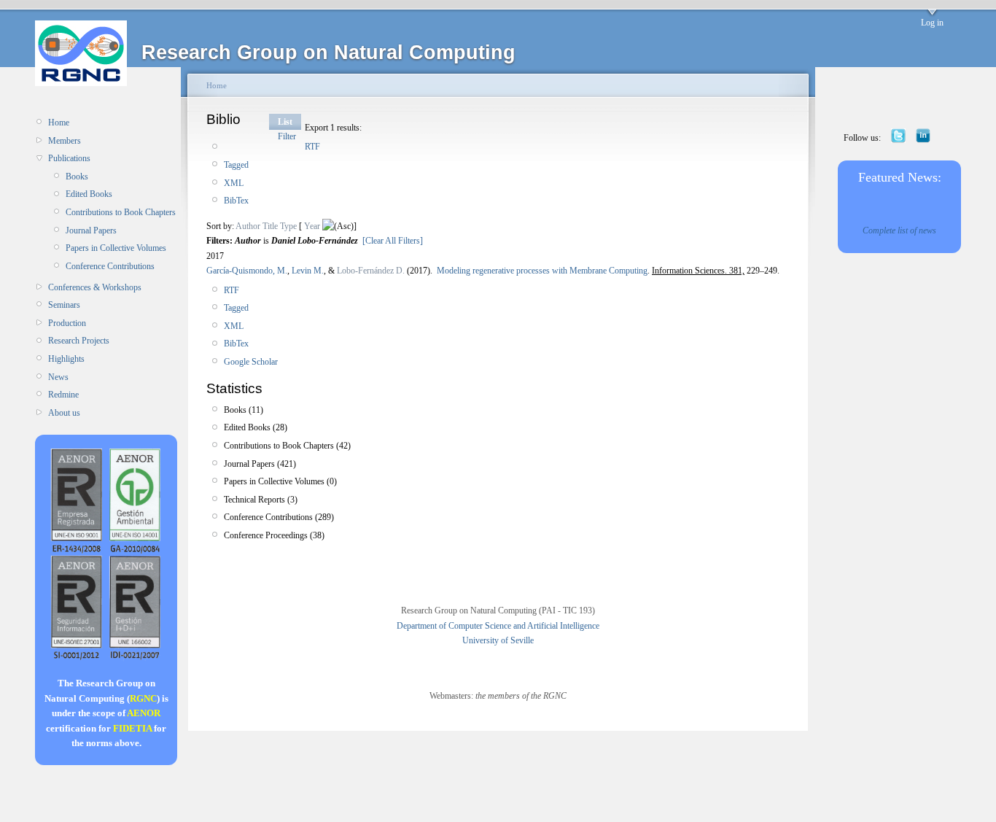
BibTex (236, 200)
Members (64, 141)
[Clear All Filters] (392, 241)
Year (312, 226)
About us (64, 413)
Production (67, 323)
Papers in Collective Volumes (116, 248)
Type (288, 226)
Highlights (66, 359)
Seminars (64, 305)
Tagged (236, 165)
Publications (69, 158)
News (58, 377)
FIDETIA (132, 728)
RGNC (143, 698)
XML (234, 183)
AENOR (143, 712)
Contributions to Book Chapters (121, 212)
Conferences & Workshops (94, 287)
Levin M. (308, 270)
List (285, 122)
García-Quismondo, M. (246, 270)
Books (77, 176)
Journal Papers (91, 230)
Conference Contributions (110, 266)
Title (270, 226)
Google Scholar (251, 362)
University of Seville (498, 640)
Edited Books (89, 194)
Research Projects (78, 341)
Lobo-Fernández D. (371, 270)
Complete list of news (899, 230)
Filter (287, 136)
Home (58, 122)
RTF (312, 146)
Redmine (63, 394)
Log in (932, 23)
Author (248, 226)
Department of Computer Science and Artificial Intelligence (498, 626)
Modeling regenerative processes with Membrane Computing (542, 270)
